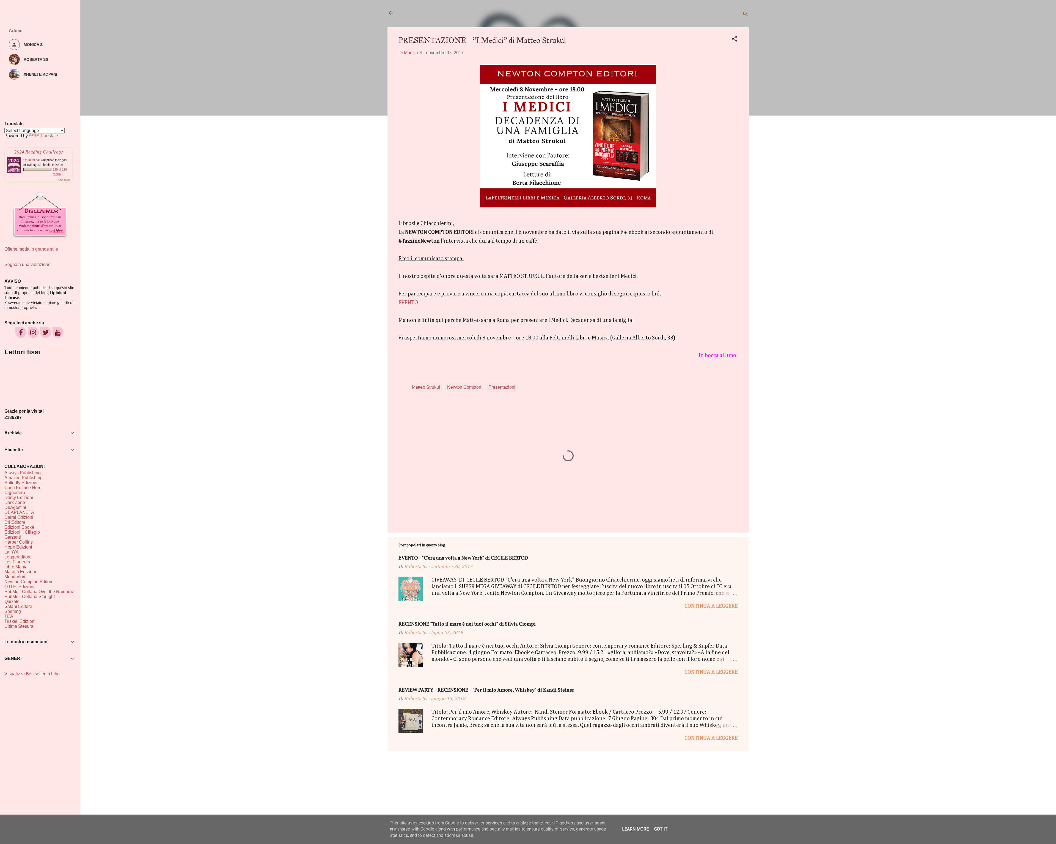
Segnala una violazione (27, 264)
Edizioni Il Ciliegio (22, 532)
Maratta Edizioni (20, 571)
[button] (734, 39)
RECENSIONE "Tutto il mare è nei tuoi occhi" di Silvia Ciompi (467, 624)
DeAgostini (15, 507)
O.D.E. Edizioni (19, 586)
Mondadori (14, 576)
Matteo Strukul (426, 387)
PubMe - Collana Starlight (29, 596)
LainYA (11, 552)
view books (63, 180)
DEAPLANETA (19, 512)
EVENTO (408, 302)
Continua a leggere (711, 606)
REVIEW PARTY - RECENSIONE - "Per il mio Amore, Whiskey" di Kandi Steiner (486, 690)
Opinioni (29, 159)
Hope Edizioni (18, 547)
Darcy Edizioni (18, 497)
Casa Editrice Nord (23, 487)
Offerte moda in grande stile (31, 249)
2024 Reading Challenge (38, 151)
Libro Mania (16, 567)
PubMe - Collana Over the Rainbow (39, 591)
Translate (49, 135)
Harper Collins (18, 542)
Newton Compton (464, 387)
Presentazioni (501, 387)
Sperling (12, 611)
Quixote (12, 601)
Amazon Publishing (23, 477)
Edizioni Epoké (19, 527)
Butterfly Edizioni (20, 482)
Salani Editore (18, 606)
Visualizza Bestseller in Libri (32, 674)
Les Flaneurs (17, 562)
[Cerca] (745, 15)
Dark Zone (14, 502)
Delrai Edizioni (18, 517)
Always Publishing (22, 472)
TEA (8, 616)
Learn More (635, 829)
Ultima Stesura (18, 626)
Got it (660, 829)
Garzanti (12, 537)
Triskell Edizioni (19, 621)
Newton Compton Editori (28, 581)
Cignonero (14, 492)
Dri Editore (14, 522)
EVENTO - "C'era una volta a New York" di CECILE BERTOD (463, 558)
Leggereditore (18, 557)
